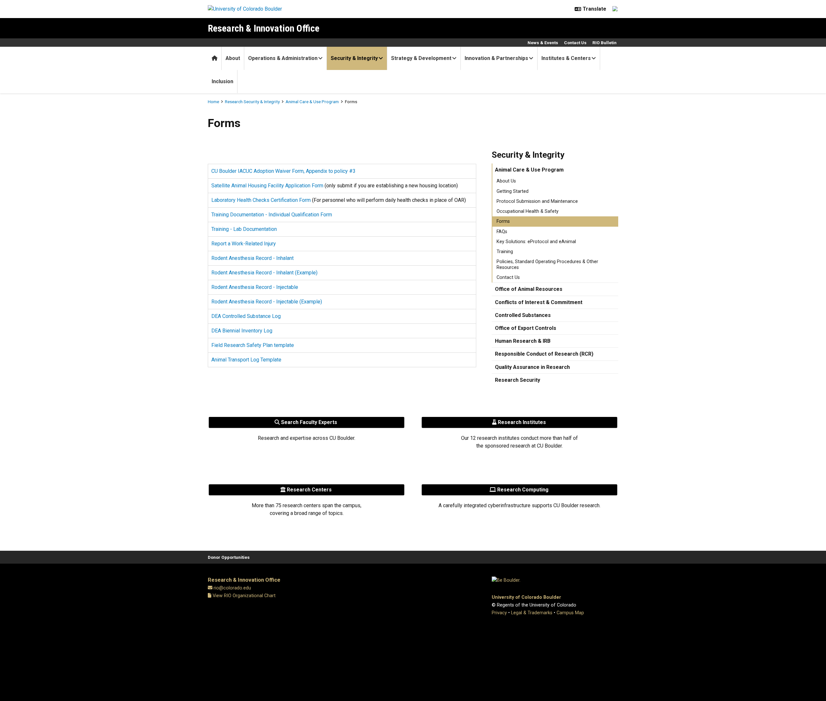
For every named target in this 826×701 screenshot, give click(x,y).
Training (505, 251)
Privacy (499, 613)
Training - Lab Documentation (244, 229)
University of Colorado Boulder (526, 597)
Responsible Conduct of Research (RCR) (544, 354)
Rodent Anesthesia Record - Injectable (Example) (266, 302)
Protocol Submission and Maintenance (537, 201)
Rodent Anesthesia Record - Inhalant (252, 258)
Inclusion (222, 81)
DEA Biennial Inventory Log (241, 331)
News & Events (543, 42)
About (233, 58)
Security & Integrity (354, 58)
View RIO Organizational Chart (243, 595)
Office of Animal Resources (528, 289)
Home (213, 101)
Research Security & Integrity (252, 101)
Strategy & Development (421, 58)
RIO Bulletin (604, 42)
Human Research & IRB (522, 341)
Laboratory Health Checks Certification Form (261, 200)
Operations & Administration (282, 58)
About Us (506, 181)
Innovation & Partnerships (496, 58)
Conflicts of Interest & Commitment (538, 302)
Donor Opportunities (229, 557)
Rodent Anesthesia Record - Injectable (254, 287)
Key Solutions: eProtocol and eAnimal (536, 241)
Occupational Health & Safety (528, 211)
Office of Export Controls (525, 328)
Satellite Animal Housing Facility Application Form (267, 186)
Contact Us (575, 42)
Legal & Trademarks (531, 613)
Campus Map (570, 613)
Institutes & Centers (566, 58)
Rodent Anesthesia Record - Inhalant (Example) (264, 273)
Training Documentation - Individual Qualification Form (271, 215)
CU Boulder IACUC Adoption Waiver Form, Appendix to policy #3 (283, 171)
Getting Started (513, 191)
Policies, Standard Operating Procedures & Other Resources (547, 264)
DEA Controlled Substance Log (246, 316)
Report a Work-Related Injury (243, 244)
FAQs (502, 231)
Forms (503, 221)
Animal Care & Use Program (312, 101)
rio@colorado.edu (232, 588)
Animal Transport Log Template (246, 360)
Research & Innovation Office (263, 28)
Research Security (517, 380)
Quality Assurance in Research (532, 367)
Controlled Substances (523, 315)
